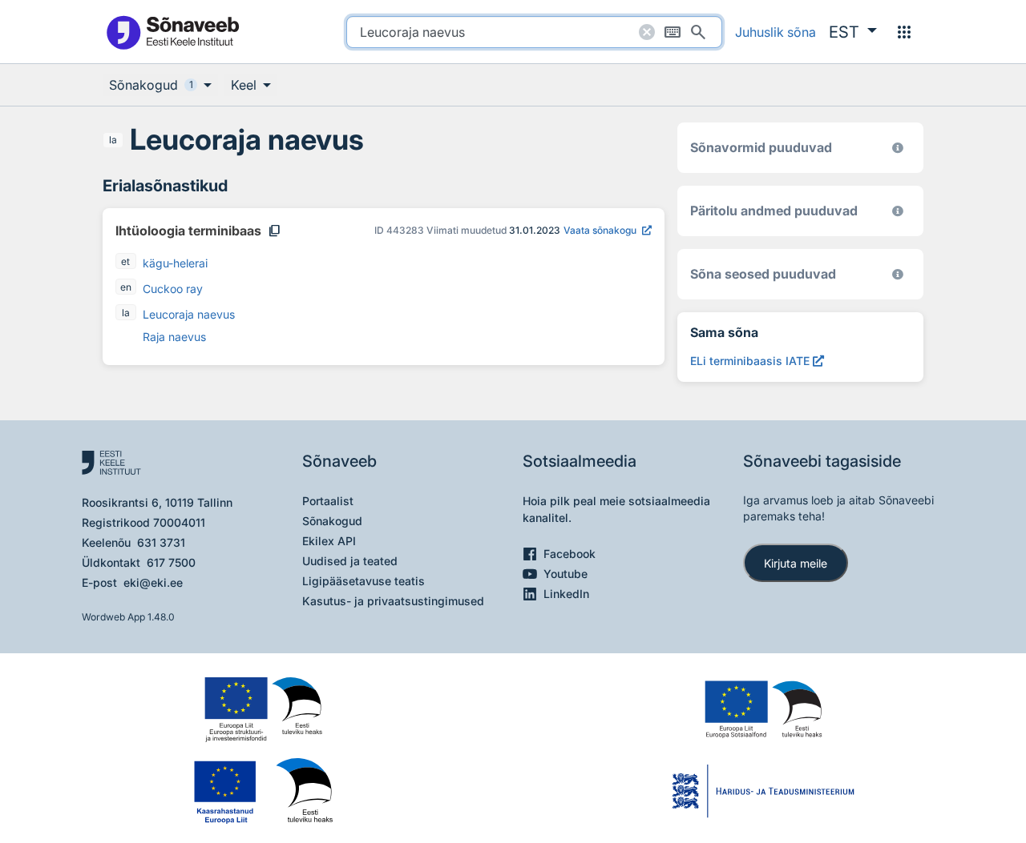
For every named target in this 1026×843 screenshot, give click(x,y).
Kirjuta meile (795, 563)
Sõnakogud (332, 521)
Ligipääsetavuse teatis (363, 581)
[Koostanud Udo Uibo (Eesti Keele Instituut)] (898, 211)
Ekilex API (329, 541)
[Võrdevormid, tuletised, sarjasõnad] (898, 274)
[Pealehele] (172, 31)
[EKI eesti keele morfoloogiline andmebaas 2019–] (898, 147)
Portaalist (327, 501)
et (125, 261)
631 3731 (161, 542)
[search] (534, 32)
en (125, 287)
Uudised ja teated (350, 561)
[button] (853, 32)
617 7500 (171, 562)
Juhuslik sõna (775, 32)
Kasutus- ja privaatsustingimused (393, 601)
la (113, 140)
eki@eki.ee (153, 582)
